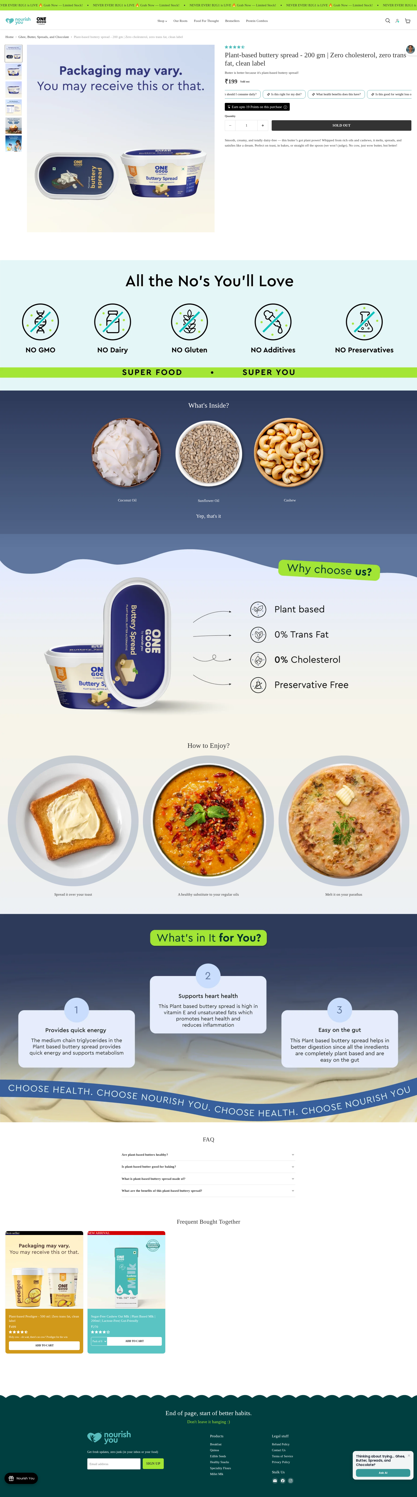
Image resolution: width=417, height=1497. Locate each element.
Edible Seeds (218, 1456)
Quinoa (214, 1450)
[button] (235, 47)
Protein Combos (257, 21)
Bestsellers (232, 21)
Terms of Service (282, 1456)
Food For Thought (206, 21)
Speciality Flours (220, 1468)
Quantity (230, 116)
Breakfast (216, 1444)
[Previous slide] (13, 462)
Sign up (153, 1463)
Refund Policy (281, 1444)
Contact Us (278, 1450)
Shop (161, 21)
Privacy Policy (281, 1462)
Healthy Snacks (219, 1462)
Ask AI (383, 1473)
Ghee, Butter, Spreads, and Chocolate (43, 37)
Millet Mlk (216, 1474)
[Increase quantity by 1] (263, 125)
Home (9, 37)
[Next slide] (404, 462)
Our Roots (180, 21)
